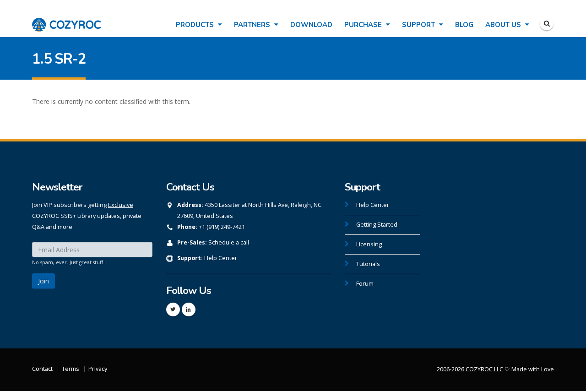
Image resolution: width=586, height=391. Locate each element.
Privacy (97, 369)
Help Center (220, 258)
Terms (70, 369)
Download (311, 24)
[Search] (546, 23)
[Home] (66, 20)
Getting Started (376, 224)
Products (196, 24)
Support (419, 24)
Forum (365, 284)
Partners (253, 24)
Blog (464, 24)
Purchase (364, 24)
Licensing (369, 244)
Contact (42, 369)
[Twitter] (173, 309)
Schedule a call (228, 242)
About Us (504, 24)
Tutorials (368, 264)
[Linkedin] (188, 309)
